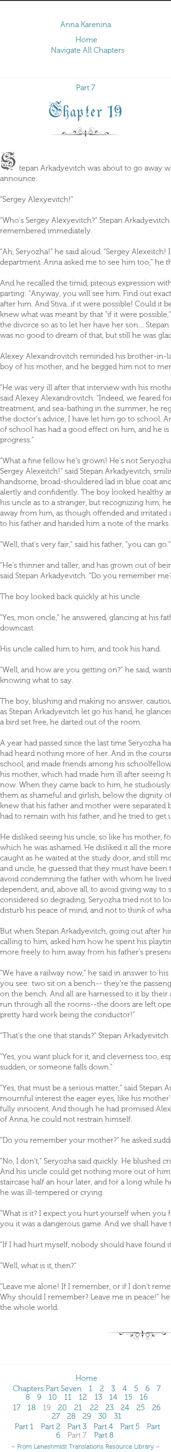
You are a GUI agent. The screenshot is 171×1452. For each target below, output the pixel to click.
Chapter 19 (85, 109)
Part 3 (76, 1427)
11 (68, 1397)
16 (144, 1397)
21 (78, 1408)
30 (102, 1416)
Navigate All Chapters (87, 50)
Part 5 (130, 1427)
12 (83, 1397)
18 (32, 1408)
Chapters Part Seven (47, 1389)
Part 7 (85, 88)
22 (94, 1408)
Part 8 (104, 1435)
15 (128, 1397)
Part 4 (103, 1427)
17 (16, 1408)
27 (56, 1416)
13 (98, 1397)
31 (118, 1416)
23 (109, 1408)
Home (86, 40)
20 (62, 1408)
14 (113, 1397)
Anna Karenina (85, 24)
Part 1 (24, 1427)
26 (156, 1408)
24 (125, 1408)
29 (87, 1416)
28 (71, 1416)
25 (140, 1408)
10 (52, 1397)
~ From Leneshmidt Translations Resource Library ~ (85, 1446)
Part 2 (50, 1427)
